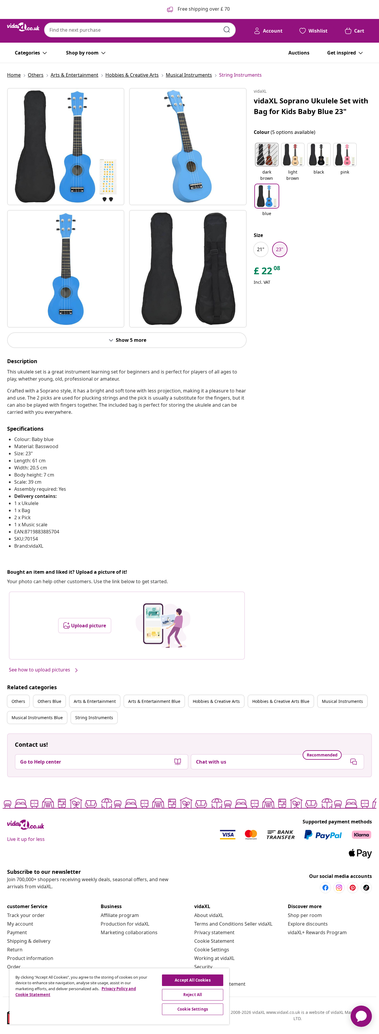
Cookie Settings (211, 949)
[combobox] (140, 30)
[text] (267, 272)
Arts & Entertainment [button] (95, 701)
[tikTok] (366, 888)
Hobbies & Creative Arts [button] (216, 701)
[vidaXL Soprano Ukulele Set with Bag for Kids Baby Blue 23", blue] (66, 147)
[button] (267, 162)
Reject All (192, 994)
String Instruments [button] (94, 717)
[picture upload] (163, 625)
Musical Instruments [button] (342, 701)
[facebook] (325, 888)
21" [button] (260, 249)
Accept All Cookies (192, 980)
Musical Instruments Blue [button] (37, 717)
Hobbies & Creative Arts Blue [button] (280, 701)
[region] (119, 996)
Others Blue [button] (49, 701)
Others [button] (18, 701)
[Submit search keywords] (227, 29)
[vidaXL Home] (23, 27)
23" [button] (279, 249)
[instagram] (339, 888)
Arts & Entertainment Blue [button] (154, 701)
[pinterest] (353, 888)
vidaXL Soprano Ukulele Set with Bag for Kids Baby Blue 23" (311, 106)
